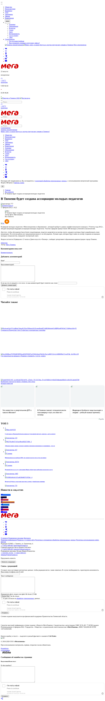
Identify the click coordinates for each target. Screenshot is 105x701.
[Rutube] (6, 59)
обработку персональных (25, 598)
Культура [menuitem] (12, 28)
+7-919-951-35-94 (7, 553)
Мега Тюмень (11, 245)
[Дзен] (6, 51)
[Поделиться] (2, 699)
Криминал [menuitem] (8, 11)
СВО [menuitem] (11, 37)
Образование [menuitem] (13, 26)
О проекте (4, 538)
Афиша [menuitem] (7, 16)
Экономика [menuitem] (9, 14)
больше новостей (7, 383)
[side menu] (1, 110)
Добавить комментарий (9, 285)
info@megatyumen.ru (21, 545)
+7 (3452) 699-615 (20, 553)
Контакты (27, 538)
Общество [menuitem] (8, 7)
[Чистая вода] (25, 98)
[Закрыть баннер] (1, 2)
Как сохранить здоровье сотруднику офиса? (24, 43)
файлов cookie (19, 183)
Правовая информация (9, 540)
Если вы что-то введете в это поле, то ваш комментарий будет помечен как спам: (29, 283)
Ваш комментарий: (7, 264)
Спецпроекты (5, 128)
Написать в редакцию (8, 562)
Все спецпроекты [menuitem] (80, 45)
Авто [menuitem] (11, 32)
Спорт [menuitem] (11, 30)
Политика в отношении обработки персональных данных (55, 540)
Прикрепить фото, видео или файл (19, 594)
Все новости (9, 192)
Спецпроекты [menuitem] (10, 39)
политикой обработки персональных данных (51, 181)
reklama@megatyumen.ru (9, 555)
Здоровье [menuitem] (12, 24)
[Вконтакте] (6, 49)
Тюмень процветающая (9, 130)
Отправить (5, 613)
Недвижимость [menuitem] (14, 34)
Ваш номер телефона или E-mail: (12, 572)
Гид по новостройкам (16, 41)
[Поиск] (1, 100)
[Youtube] (6, 61)
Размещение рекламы (15, 538)
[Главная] (24, 68)
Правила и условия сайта (26, 540)
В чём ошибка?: (6, 665)
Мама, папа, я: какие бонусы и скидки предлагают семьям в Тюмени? (25, 131)
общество (4, 243)
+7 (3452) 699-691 (7, 545)
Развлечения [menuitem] (9, 18)
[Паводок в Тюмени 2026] (10, 98)
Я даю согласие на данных (21, 598)
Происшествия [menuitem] (10, 9)
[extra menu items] (7, 21)
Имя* (3, 260)
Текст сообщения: (7, 576)
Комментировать (7, 252)
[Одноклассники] (6, 54)
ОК (2, 186)
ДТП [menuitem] (6, 12)
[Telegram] (6, 56)
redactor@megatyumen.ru (22, 549)
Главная (7, 190)
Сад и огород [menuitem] (13, 35)
